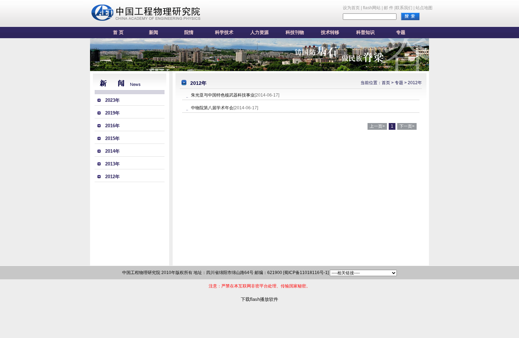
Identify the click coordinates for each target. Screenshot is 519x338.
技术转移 (330, 32)
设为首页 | (352, 7)
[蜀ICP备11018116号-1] (306, 272)
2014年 (112, 151)
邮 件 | (389, 7)
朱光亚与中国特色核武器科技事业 (223, 95)
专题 (400, 32)
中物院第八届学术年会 (212, 107)
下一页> (406, 126)
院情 (188, 32)
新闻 (153, 32)
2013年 (112, 164)
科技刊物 (295, 32)
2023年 (112, 100)
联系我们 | (404, 7)
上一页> (377, 126)
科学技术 (224, 32)
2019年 (112, 113)
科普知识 (365, 32)
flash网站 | (373, 7)
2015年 (112, 138)
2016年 (112, 125)
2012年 (112, 176)
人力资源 (259, 32)
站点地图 (424, 7)
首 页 (118, 32)
